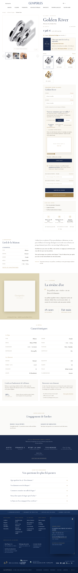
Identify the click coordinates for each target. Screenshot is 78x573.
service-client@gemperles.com (59, 537)
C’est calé (59, 160)
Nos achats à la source (30, 523)
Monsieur (68, 120)
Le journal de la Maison (30, 529)
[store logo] (36, 4)
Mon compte (42, 520)
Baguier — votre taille (18, 528)
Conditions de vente (42, 529)
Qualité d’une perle (18, 521)
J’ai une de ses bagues (51, 125)
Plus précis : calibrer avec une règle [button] (54, 157)
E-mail (72, 226)
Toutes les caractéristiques (10, 267)
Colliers (5, 520)
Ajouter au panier (59, 190)
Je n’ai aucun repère (67, 125)
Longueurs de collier (18, 532)
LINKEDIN (65, 569)
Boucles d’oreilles (6, 525)
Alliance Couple (10, 12)
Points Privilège (41, 523)
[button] (39, 480)
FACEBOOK (46, 569)
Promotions (41, 526)
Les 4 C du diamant (18, 524)
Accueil (4, 12)
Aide (68, 3)
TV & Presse (30, 526)
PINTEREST (53, 569)
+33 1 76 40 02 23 (57, 533)
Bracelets (6, 528)
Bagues (5, 522)
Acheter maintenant (59, 195)
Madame (59, 120)
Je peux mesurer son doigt (59, 125)
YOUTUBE (59, 569)
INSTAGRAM (39, 569)
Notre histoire (30, 520)
